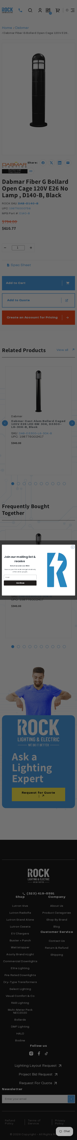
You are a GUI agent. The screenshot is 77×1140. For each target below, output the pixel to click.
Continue (20, 583)
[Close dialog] (72, 547)
